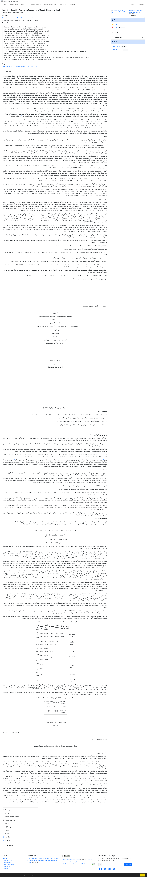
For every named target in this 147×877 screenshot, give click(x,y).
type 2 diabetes (20, 66)
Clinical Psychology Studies (71, 860)
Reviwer (71, 5)
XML (116, 24)
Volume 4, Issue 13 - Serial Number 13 (135, 11)
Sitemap (5, 869)
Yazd (36, 66)
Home (4, 5)
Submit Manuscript (50, 5)
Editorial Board (7, 863)
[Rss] (114, 870)
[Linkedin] (109, 870)
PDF (119, 27)
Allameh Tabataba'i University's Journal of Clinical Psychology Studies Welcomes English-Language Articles (42, 861)
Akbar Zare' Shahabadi (9, 18)
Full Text (8, 72)
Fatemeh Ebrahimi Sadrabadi (29, 18)
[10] (14, 460)
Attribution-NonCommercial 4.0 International (77, 864)
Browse (23, 5)
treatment (30, 66)
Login (132, 5)
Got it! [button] (142, 875)
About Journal (7, 860)
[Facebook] (100, 870)
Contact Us (62, 5)
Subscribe (128, 864)
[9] (103, 460)
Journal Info (13, 5)
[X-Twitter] (105, 870)
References (9, 846)
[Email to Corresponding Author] (17, 17)
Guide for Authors (35, 5)
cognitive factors (8, 66)
